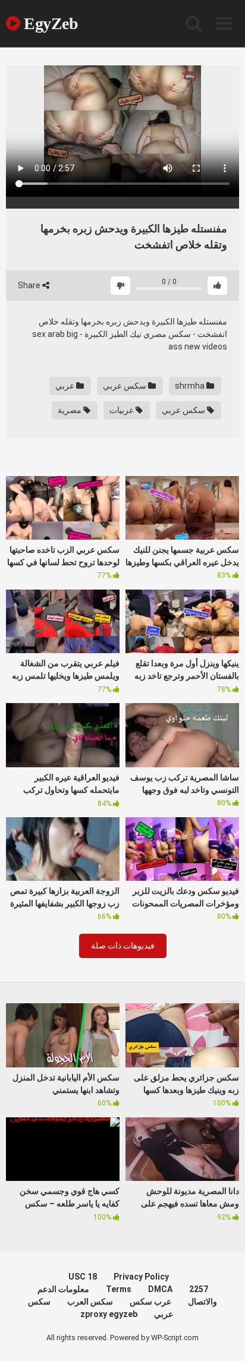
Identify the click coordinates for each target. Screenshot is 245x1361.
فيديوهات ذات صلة (123, 945)
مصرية (70, 410)
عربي (65, 385)
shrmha (190, 385)
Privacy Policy (141, 1276)
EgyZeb (49, 23)
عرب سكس (150, 1301)
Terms (118, 1289)
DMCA (160, 1289)
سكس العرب (90, 1301)
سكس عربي (125, 385)
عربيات (122, 410)
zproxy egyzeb (108, 1314)
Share (30, 285)
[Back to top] (223, 1337)
